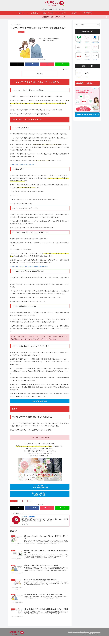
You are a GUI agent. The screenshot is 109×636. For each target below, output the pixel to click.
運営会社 (70, 632)
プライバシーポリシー (95, 632)
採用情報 (75, 632)
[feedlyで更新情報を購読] (25, 524)
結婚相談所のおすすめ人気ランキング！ (54, 17)
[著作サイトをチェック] (22, 524)
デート (25, 501)
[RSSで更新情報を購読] (27, 524)
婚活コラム (14, 501)
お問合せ (80, 632)
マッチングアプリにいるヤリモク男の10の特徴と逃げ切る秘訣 (29, 266)
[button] (98, 25)
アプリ (20, 501)
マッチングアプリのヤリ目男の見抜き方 (22, 164)
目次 (38, 73)
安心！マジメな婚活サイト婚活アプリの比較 (40, 494)
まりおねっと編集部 (28, 516)
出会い (30, 501)
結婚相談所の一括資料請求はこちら (87, 114)
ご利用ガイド (86, 632)
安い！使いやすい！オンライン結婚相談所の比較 (39, 486)
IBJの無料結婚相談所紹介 (40, 401)
